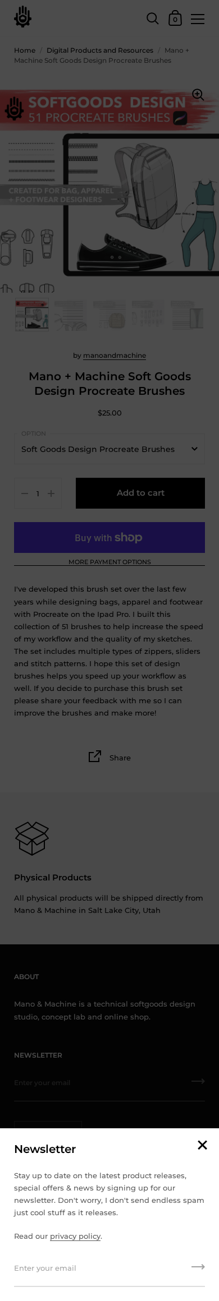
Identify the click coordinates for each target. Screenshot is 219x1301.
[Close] (202, 1146)
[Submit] (198, 1270)
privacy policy (75, 1235)
